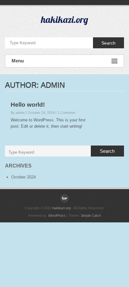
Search (108, 42)
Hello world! (28, 104)
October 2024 (23, 177)
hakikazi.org (64, 19)
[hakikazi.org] (64, 198)
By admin (18, 112)
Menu (18, 60)
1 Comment (66, 112)
